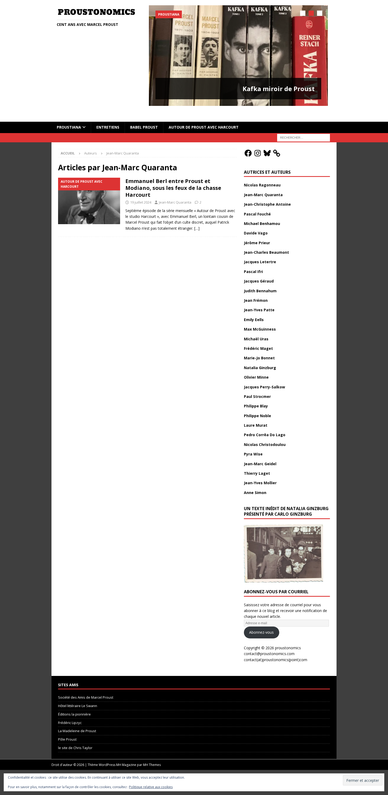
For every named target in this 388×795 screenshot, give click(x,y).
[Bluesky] (267, 142)
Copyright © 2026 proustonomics (272, 637)
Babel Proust (144, 116)
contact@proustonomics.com (269, 643)
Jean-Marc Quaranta (175, 191)
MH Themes (152, 754)
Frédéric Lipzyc (70, 711)
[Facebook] (248, 142)
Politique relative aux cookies (151, 787)
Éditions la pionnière (74, 703)
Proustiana (69, 116)
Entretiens (107, 116)
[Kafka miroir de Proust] (238, 55)
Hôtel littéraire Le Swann (77, 695)
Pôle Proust (67, 728)
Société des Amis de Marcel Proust (85, 686)
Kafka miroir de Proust (279, 88)
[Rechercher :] (303, 126)
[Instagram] (257, 142)
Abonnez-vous (261, 621)
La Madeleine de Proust (77, 720)
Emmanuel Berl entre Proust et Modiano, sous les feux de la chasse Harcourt (173, 177)
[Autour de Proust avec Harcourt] (89, 190)
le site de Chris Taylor (75, 737)
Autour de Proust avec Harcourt (204, 116)
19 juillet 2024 (140, 191)
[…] (197, 217)
